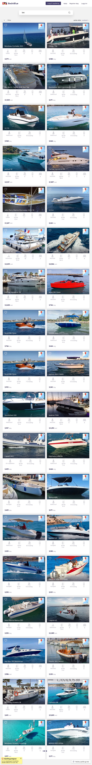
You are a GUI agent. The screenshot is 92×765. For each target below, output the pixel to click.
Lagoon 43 (8, 251)
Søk (23, 13)
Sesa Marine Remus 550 (13, 579)
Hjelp (65, 3)
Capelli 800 (9, 456)
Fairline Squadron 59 (57, 169)
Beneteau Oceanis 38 (12, 702)
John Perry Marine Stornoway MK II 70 (19, 210)
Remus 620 (53, 497)
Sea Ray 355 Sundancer (13, 661)
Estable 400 (53, 333)
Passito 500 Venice (56, 661)
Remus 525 (53, 538)
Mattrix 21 (8, 497)
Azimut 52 (8, 169)
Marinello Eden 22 (56, 456)
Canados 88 (53, 702)
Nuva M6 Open (55, 292)
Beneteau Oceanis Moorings (15, 743)
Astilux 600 (53, 128)
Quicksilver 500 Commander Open (62, 87)
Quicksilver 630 (10, 415)
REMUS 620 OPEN (56, 743)
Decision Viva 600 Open (58, 579)
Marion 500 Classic (56, 374)
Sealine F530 (54, 415)
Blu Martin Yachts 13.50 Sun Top (16, 87)
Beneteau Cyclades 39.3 (13, 46)
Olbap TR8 (53, 46)
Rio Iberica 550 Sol (11, 538)
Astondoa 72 (53, 251)
